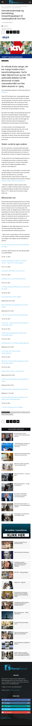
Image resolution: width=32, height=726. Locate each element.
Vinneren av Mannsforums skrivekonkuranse (20, 543)
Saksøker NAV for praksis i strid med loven (12, 371)
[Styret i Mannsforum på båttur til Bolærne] (7, 645)
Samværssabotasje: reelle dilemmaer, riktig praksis (14, 389)
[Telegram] (17, 32)
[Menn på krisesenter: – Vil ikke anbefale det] (7, 615)
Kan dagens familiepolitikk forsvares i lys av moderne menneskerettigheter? (20, 495)
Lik (28, 699)
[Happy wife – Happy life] (7, 585)
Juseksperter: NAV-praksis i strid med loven (13, 271)
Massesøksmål (26, 412)
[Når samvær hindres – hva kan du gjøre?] (7, 477)
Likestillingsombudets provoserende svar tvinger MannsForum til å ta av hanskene (20, 564)
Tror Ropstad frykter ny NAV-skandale (11, 297)
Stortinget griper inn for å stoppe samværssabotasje (15, 343)
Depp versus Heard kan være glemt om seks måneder (21, 633)
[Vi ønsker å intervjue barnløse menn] (7, 625)
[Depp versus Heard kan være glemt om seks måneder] (7, 635)
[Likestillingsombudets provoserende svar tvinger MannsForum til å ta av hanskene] (7, 565)
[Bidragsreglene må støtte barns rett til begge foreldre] (7, 517)
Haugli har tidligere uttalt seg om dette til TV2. (13, 181)
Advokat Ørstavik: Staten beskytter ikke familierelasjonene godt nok (22, 435)
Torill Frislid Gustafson (8, 22)
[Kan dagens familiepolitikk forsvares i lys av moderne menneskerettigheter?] (7, 497)
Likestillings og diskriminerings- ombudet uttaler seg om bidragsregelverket (21, 604)
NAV (3, 414)
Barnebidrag (13, 412)
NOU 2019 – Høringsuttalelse (21, 572)
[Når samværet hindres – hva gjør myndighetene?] (7, 487)
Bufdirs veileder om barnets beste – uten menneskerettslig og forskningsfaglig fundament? (22, 654)
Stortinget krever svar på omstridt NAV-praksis (13, 279)
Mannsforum (19, 412)
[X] (11, 32)
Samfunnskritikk (8, 6)
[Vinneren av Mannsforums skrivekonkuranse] (7, 545)
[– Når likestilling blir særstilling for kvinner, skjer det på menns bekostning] (7, 447)
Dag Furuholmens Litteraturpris (21, 552)
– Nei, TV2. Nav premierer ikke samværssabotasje (14, 315)
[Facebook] (7, 32)
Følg (28, 703)
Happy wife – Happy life (19, 582)
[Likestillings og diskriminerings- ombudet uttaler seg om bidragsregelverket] (7, 605)
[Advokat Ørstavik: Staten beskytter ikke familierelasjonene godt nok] (7, 437)
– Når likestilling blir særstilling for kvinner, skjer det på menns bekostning (22, 445)
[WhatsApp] (14, 32)
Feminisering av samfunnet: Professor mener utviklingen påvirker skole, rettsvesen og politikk (21, 594)
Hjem (2, 6)
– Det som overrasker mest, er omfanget (12, 407)
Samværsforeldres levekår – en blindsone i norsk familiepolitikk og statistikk (22, 505)
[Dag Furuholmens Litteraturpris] (7, 555)
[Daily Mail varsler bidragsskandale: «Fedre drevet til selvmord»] (7, 457)
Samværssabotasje (5, 60)
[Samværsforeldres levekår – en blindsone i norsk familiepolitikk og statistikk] (7, 507)
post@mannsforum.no (14, 690)
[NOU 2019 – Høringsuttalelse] (7, 575)
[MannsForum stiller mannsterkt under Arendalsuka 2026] (7, 467)
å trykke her (4, 92)
